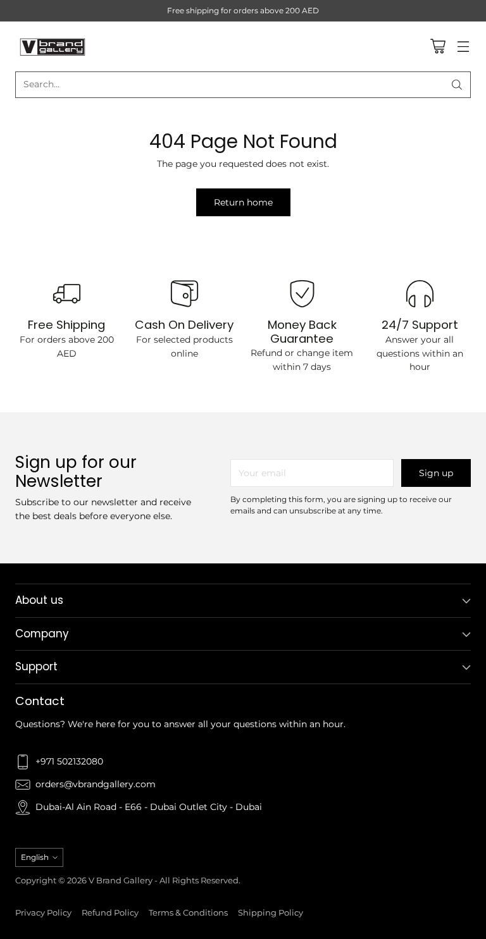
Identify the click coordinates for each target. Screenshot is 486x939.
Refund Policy (110, 913)
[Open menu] (463, 46)
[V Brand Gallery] (53, 46)
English (35, 857)
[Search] (457, 84)
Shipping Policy (270, 913)
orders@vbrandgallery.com (95, 784)
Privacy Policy (43, 913)
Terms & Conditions (188, 913)
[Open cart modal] (438, 46)
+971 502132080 (69, 761)
